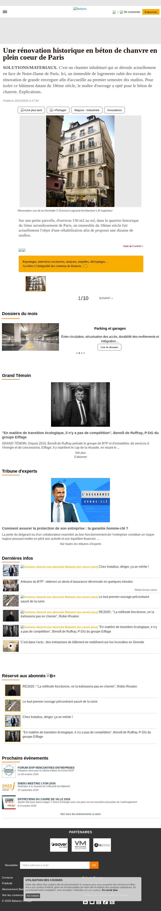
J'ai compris (33, 895)
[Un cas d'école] (140, 199)
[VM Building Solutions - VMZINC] (80, 844)
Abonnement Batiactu (15, 889)
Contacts (7, 877)
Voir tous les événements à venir (80, 813)
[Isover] (59, 844)
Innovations (114, 110)
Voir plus (80, 452)
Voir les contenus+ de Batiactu (20, 895)
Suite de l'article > (133, 246)
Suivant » (106, 298)
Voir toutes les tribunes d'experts (80, 543)
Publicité (7, 883)
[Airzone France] (102, 844)
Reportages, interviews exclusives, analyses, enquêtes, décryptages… (65, 264)
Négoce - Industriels (86, 110)
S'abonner (151, 11)
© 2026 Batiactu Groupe (17, 900)
